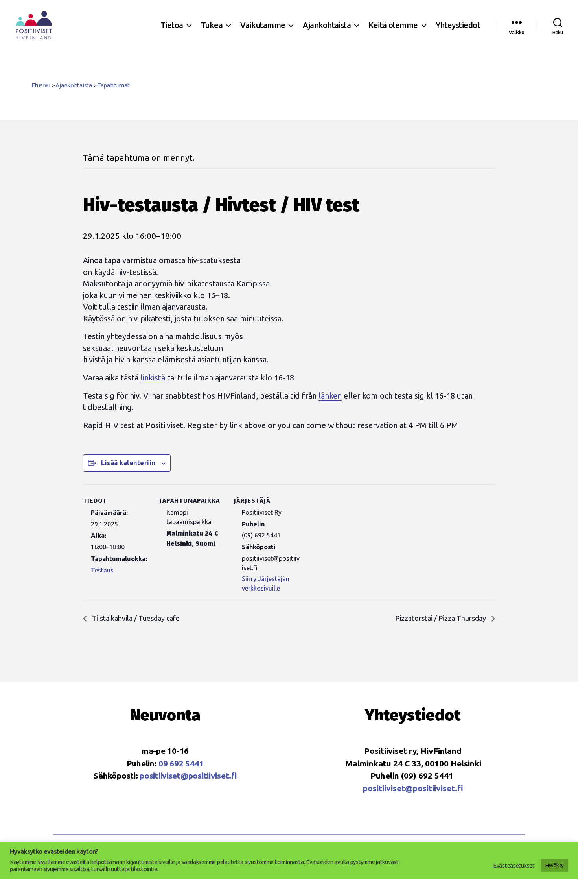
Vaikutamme (262, 25)
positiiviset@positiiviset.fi (188, 775)
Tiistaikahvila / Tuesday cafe (135, 618)
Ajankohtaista (327, 25)
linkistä (153, 377)
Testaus (102, 570)
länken (330, 395)
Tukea (212, 25)
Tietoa (171, 25)
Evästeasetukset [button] (514, 865)
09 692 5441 (181, 763)
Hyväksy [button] (554, 865)
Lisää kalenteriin (128, 462)
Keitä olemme (393, 25)
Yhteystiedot (458, 25)
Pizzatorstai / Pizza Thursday (441, 618)
